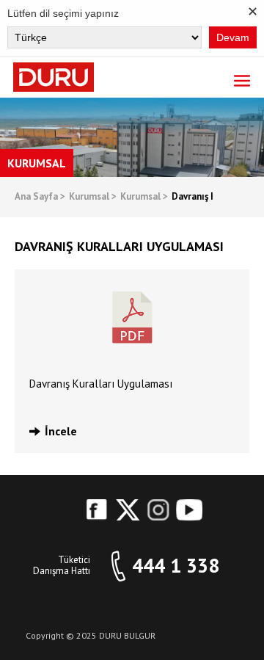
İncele (61, 431)
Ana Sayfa (40, 197)
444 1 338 (175, 565)
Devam (232, 37)
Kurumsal (93, 197)
